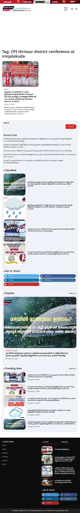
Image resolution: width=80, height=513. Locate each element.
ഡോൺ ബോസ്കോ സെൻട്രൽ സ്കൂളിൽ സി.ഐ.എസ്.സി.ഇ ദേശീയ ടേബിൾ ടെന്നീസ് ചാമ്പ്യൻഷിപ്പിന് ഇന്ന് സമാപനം (51, 253)
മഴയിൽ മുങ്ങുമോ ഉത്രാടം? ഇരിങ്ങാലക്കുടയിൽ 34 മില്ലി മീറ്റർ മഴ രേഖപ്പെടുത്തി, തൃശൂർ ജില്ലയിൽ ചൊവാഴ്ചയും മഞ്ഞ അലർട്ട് (50, 184)
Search (6, 123)
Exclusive (5, 453)
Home (4, 445)
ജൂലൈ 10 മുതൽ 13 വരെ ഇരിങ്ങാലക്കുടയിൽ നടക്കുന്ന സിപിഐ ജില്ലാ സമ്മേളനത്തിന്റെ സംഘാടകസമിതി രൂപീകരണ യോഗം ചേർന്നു (20, 97)
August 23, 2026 (34, 391)
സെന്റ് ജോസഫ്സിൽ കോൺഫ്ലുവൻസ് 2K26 (63, 481)
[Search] (76, 8)
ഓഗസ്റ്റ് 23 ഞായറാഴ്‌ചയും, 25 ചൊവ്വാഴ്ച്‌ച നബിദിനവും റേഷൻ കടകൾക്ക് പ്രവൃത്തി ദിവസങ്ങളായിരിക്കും (51, 399)
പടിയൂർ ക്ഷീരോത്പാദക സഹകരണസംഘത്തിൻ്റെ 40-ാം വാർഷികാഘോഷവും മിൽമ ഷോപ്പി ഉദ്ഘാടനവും (65, 470)
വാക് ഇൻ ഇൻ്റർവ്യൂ (62, 449)
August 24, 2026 (34, 380)
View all (72, 293)
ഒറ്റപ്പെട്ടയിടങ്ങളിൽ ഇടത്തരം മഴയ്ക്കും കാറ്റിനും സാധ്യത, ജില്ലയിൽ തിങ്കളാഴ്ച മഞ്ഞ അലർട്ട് (49, 411)
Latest (6, 89)
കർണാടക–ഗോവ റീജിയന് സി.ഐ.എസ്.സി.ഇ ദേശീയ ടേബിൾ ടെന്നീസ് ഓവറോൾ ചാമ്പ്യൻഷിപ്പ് (38, 151)
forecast (9, 351)
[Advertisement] (40, 29)
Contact (4, 461)
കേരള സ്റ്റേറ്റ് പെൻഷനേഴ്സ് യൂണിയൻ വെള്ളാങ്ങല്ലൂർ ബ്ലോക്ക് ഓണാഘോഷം (65, 459)
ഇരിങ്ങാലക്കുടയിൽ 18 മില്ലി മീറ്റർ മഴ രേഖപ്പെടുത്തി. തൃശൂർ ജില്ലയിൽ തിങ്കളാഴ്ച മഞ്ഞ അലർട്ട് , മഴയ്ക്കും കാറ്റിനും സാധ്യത (50, 207)
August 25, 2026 (13, 359)
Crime (4, 464)
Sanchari (5, 457)
